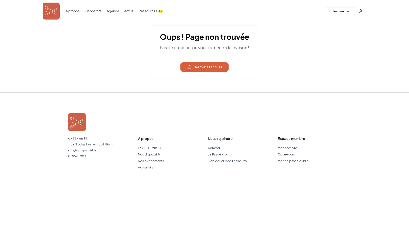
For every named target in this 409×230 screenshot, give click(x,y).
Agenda (113, 11)
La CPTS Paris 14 (149, 148)
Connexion (286, 154)
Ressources (147, 11)
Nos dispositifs (149, 154)
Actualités (145, 167)
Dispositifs (93, 11)
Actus (128, 11)
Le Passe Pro (217, 154)
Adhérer (214, 148)
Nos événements (151, 161)
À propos (73, 11)
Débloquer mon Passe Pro (227, 161)
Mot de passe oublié (293, 161)
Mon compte (287, 148)
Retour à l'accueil (208, 67)
